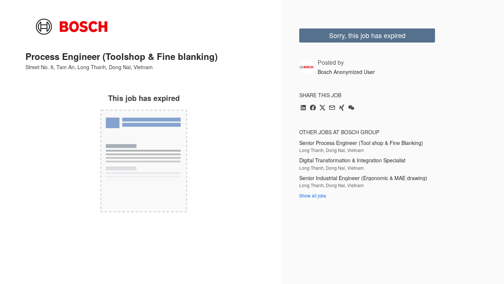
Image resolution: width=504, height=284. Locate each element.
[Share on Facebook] (313, 108)
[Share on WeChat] (351, 108)
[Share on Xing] (342, 108)
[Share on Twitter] (322, 108)
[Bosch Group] (71, 26)
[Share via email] (332, 108)
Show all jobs (312, 195)
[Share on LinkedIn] (303, 108)
